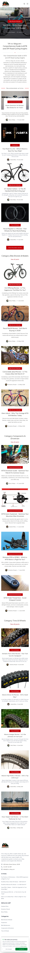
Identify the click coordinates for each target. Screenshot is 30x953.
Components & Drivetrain (15, 101)
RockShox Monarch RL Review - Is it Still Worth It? (13, 884)
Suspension (15, 145)
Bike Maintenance (5, 925)
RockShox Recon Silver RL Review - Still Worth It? (13, 881)
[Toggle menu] (27, 4)
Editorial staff (6, 903)
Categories (5, 916)
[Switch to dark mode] (24, 3)
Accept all (21, 949)
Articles (4, 874)
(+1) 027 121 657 (7, 867)
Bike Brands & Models (15, 21)
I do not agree (8, 949)
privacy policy (24, 946)
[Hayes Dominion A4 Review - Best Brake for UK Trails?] (15, 100)
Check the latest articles (15, 247)
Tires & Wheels (15, 225)
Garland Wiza (4, 906)
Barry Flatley (4, 912)
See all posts (15, 259)
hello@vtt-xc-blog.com (9, 869)
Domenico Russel (5, 909)
